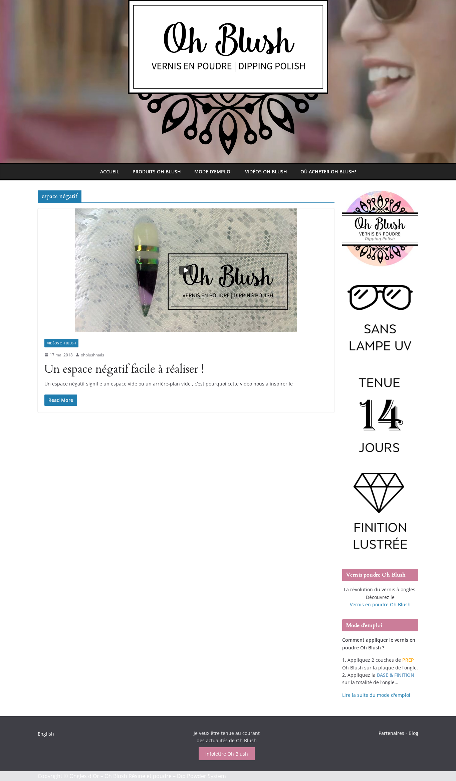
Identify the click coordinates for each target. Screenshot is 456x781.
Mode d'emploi (213, 171)
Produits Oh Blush (157, 171)
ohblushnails (92, 355)
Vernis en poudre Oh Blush (380, 604)
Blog (413, 733)
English (46, 734)
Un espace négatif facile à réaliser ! (124, 369)
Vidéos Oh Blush (266, 171)
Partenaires (391, 733)
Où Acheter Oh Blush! (328, 171)
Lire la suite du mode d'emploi (376, 695)
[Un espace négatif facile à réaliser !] (186, 270)
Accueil (109, 171)
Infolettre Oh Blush (226, 754)
